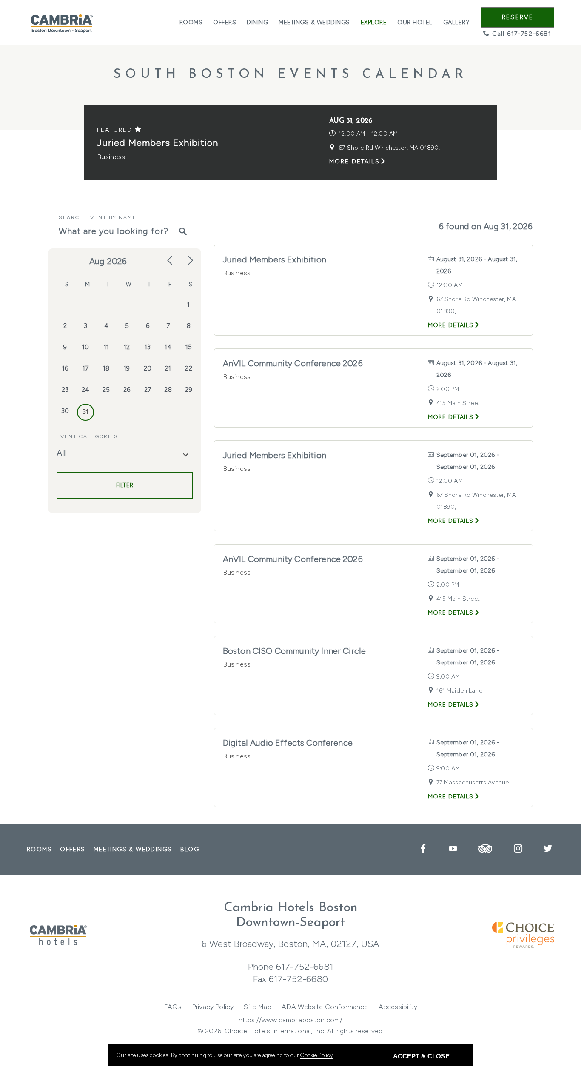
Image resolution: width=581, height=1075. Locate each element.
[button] (517, 17)
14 (168, 347)
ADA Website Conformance (325, 1007)
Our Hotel (415, 22)
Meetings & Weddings (314, 22)
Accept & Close (421, 1056)
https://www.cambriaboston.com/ (291, 1020)
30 (65, 411)
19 (127, 368)
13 (148, 347)
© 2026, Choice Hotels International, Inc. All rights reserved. (290, 1031)
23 (65, 390)
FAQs (173, 1007)
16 (65, 368)
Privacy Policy (213, 1007)
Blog (189, 849)
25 (106, 390)
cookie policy (316, 1055)
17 (85, 368)
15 (188, 347)
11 (106, 347)
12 (127, 347)
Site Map (257, 1007)
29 (188, 390)
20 (147, 368)
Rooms (191, 22)
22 (188, 368)
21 (168, 368)
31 (85, 412)
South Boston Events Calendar (290, 74)
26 (126, 390)
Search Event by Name (98, 217)
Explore (374, 22)
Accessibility (398, 1007)
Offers (224, 22)
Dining (257, 22)
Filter (125, 485)
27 (147, 390)
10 (85, 347)
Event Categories (87, 436)
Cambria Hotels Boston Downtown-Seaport (291, 915)
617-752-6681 (304, 966)
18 (106, 368)
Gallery (456, 22)
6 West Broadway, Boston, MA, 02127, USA (290, 944)
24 (85, 390)
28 (167, 390)
